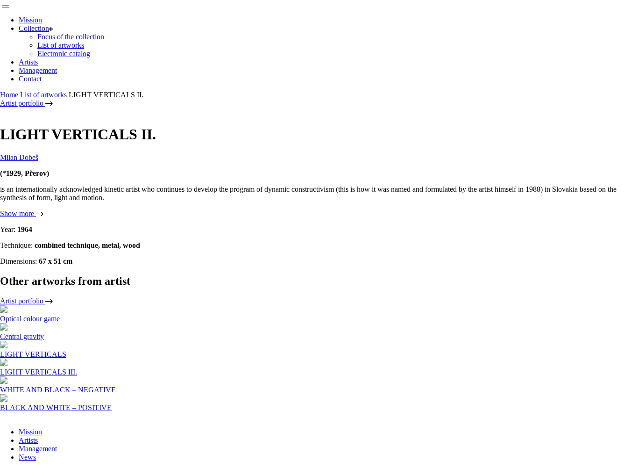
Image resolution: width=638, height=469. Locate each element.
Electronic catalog (63, 54)
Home (9, 95)
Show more (18, 213)
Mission (30, 20)
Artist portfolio (22, 103)
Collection (34, 28)
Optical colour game (30, 319)
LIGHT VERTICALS (33, 354)
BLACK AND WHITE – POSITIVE (56, 407)
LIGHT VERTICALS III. (38, 372)
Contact (30, 79)
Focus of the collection (70, 37)
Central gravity (22, 336)
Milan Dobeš (19, 157)
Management (38, 70)
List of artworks (60, 45)
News (27, 457)
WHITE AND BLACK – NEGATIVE (58, 390)
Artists (28, 62)
